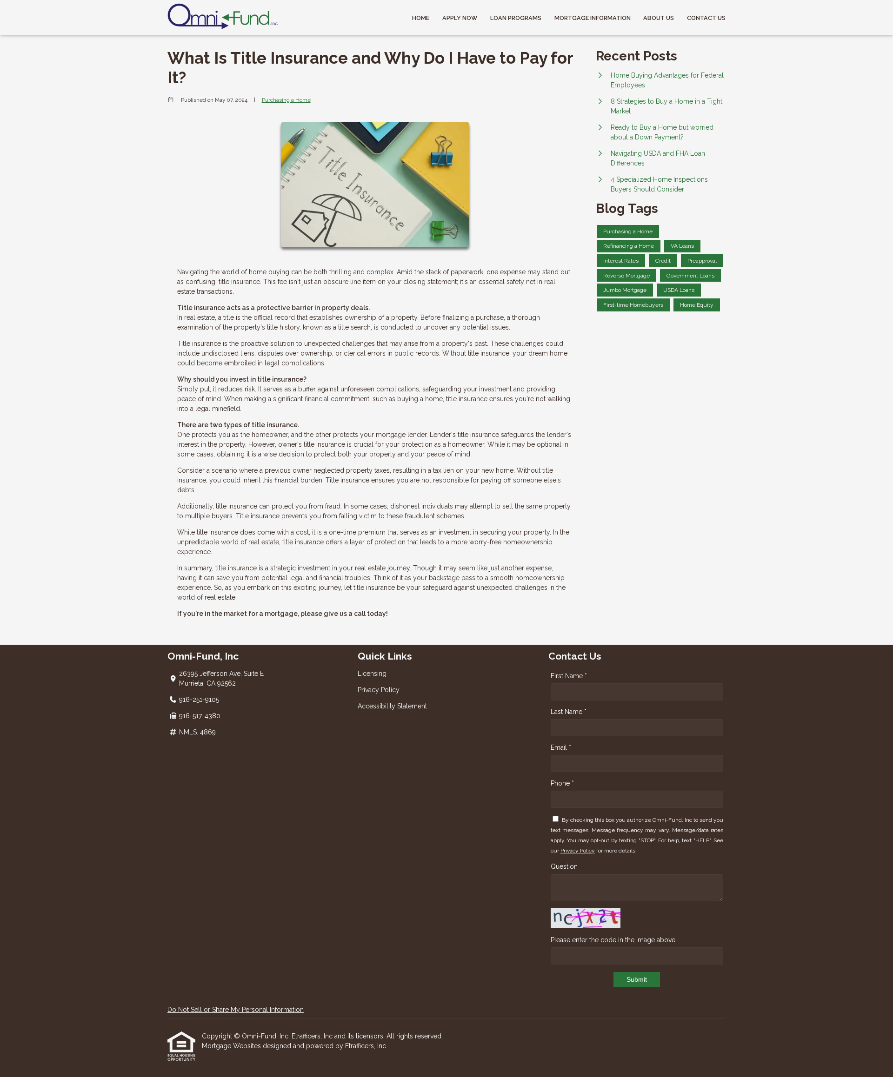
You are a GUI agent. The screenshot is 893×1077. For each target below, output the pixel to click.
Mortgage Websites (232, 1046)
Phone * (562, 783)
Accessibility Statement (392, 706)
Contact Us (706, 17)
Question (564, 866)
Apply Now (459, 17)
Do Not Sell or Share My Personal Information (235, 1009)
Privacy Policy (379, 690)
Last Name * (568, 711)
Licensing (372, 673)
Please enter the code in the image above (613, 940)
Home (420, 17)
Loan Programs (515, 17)
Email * (561, 747)
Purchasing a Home (286, 100)
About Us (658, 17)
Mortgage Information (592, 17)
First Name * (569, 676)
